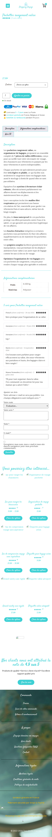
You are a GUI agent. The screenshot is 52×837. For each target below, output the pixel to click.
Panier (26, 703)
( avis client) (16, 18)
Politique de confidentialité (26, 784)
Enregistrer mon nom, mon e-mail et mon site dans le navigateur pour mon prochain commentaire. (24, 446)
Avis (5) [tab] (8, 134)
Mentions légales (26, 773)
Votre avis (9, 410)
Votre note (8, 402)
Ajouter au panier (21, 95)
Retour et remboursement (26, 714)
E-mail (7, 433)
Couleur (8, 85)
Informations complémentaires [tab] (32, 128)
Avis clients (26, 741)
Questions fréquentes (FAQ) (26, 746)
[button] (8, 6)
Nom (6, 424)
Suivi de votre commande (26, 709)
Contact (26, 752)
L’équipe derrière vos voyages (26, 735)
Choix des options (13, 518)
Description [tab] (9, 128)
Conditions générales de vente (26, 779)
